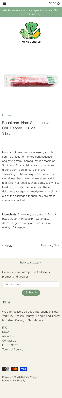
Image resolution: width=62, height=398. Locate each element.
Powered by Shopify (13, 380)
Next (57, 245)
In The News (10, 345)
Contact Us (9, 340)
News (5, 332)
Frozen (6, 115)
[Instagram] (9, 302)
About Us (8, 336)
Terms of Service (12, 349)
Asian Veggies (31, 377)
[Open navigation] (4, 3)
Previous (46, 245)
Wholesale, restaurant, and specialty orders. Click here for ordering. (31, 12)
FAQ (4, 327)
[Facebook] (4, 302)
